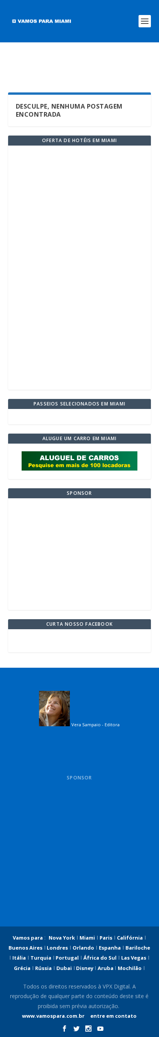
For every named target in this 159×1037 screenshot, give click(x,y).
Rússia (43, 968)
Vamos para (28, 937)
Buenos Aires (25, 947)
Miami (87, 937)
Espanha (110, 947)
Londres (57, 947)
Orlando (83, 947)
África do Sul (100, 957)
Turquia (40, 957)
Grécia (22, 968)
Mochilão (130, 968)
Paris (106, 937)
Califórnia (130, 937)
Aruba (106, 968)
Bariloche (137, 947)
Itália (19, 957)
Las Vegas (133, 957)
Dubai (64, 968)
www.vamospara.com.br (53, 1015)
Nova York (62, 937)
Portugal (66, 957)
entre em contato (113, 1015)
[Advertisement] (79, 67)
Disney (85, 968)
